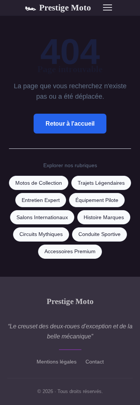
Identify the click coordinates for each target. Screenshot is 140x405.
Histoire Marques (104, 217)
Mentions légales (57, 362)
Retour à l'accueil (70, 123)
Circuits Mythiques (41, 234)
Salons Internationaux (42, 217)
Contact (94, 362)
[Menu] (107, 7)
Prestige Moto (58, 7)
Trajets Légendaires (101, 183)
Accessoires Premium (70, 251)
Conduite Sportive (99, 234)
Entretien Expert (41, 200)
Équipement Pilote (96, 200)
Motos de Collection (38, 183)
